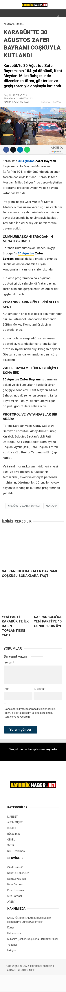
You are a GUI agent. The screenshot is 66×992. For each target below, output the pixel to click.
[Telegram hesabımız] (44, 986)
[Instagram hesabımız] (26, 986)
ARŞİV (9, 79)
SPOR (9, 71)
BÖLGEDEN (12, 56)
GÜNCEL (10, 49)
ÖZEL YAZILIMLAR (16, 86)
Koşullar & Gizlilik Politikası (25, 101)
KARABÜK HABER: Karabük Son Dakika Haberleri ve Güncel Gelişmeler (29, 32)
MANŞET (11, 41)
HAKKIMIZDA (13, 109)
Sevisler (11, 94)
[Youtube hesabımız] (35, 986)
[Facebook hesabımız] (9, 986)
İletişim (11, 116)
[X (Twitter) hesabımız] (18, 986)
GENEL (10, 64)
